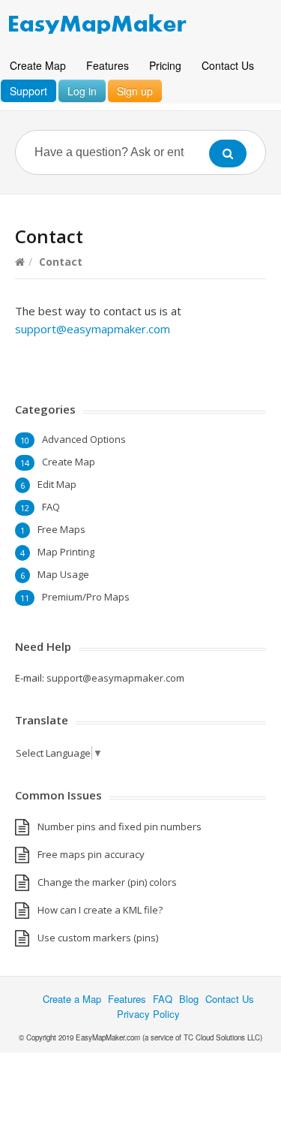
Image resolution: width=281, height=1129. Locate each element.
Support (28, 90)
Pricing (165, 65)
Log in (82, 90)
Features (107, 65)
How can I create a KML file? (100, 910)
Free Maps (61, 529)
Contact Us (228, 65)
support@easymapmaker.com (92, 328)
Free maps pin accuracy (91, 854)
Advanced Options (84, 439)
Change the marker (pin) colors (107, 882)
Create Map (38, 65)
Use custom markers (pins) (97, 937)
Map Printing (65, 551)
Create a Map (72, 999)
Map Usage (63, 574)
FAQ (51, 506)
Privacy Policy (148, 1014)
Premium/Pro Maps (86, 597)
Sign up (135, 90)
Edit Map (56, 484)
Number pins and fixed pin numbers (119, 826)
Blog (189, 999)
